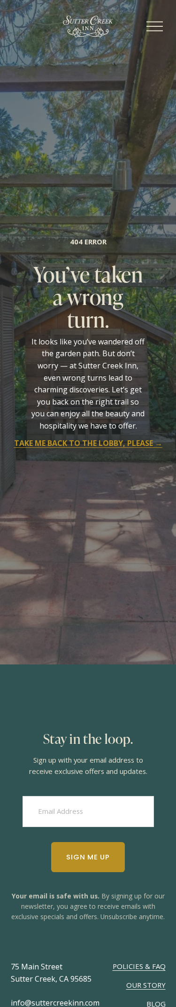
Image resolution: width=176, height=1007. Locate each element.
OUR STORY (146, 985)
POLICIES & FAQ (139, 966)
